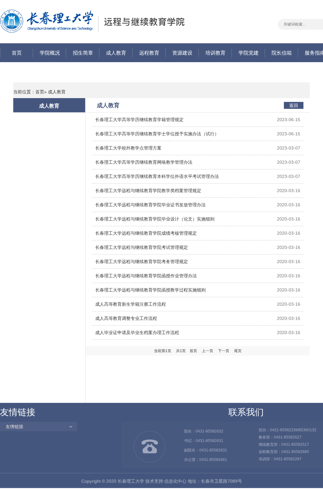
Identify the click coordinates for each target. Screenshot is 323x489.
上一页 (207, 351)
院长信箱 (282, 53)
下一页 (223, 351)
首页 (17, 53)
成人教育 (116, 53)
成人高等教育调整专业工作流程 (126, 318)
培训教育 (215, 53)
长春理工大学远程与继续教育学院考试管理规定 (141, 247)
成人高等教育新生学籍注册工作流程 (130, 304)
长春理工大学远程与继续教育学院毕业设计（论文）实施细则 (154, 218)
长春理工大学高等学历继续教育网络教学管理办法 (143, 162)
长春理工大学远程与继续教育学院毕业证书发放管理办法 (150, 204)
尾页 (238, 351)
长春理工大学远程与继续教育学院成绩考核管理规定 (146, 233)
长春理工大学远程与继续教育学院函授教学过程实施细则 (150, 289)
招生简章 (83, 53)
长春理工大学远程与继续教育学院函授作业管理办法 (146, 275)
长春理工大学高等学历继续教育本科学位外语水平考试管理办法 (157, 176)
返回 (293, 105)
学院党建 (248, 53)
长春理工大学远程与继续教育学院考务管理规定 (141, 261)
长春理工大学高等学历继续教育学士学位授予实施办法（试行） (157, 133)
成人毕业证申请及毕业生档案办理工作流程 (137, 332)
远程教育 (149, 53)
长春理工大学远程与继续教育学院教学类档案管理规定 (148, 190)
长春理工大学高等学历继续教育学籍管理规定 (139, 119)
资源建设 (182, 53)
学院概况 (50, 53)
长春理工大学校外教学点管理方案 (128, 147)
